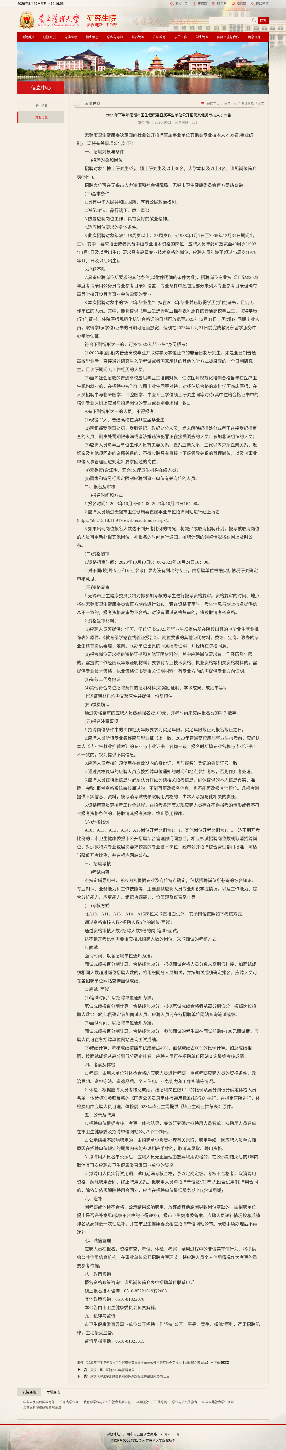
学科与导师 (115, 37)
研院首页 (28, 37)
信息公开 (254, 37)
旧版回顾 (262, 3)
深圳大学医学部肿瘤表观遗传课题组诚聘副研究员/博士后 (130, 1376)
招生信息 (92, 37)
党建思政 (70, 37)
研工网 (222, 3)
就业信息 (41, 117)
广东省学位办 (69, 1402)
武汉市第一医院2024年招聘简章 (112, 1370)
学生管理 (202, 37)
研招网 (202, 3)
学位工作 (180, 37)
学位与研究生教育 (184, 1402)
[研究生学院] (67, 28)
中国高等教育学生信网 (218, 1402)
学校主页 (181, 3)
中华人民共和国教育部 (39, 1402)
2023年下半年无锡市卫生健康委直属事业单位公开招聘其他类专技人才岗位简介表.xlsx (147, 1362)
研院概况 (49, 37)
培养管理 (138, 37)
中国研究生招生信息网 (151, 1402)
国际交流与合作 (228, 37)
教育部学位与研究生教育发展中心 (107, 1402)
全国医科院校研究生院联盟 (42, 1407)
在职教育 (159, 37)
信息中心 (230, 103)
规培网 (241, 3)
